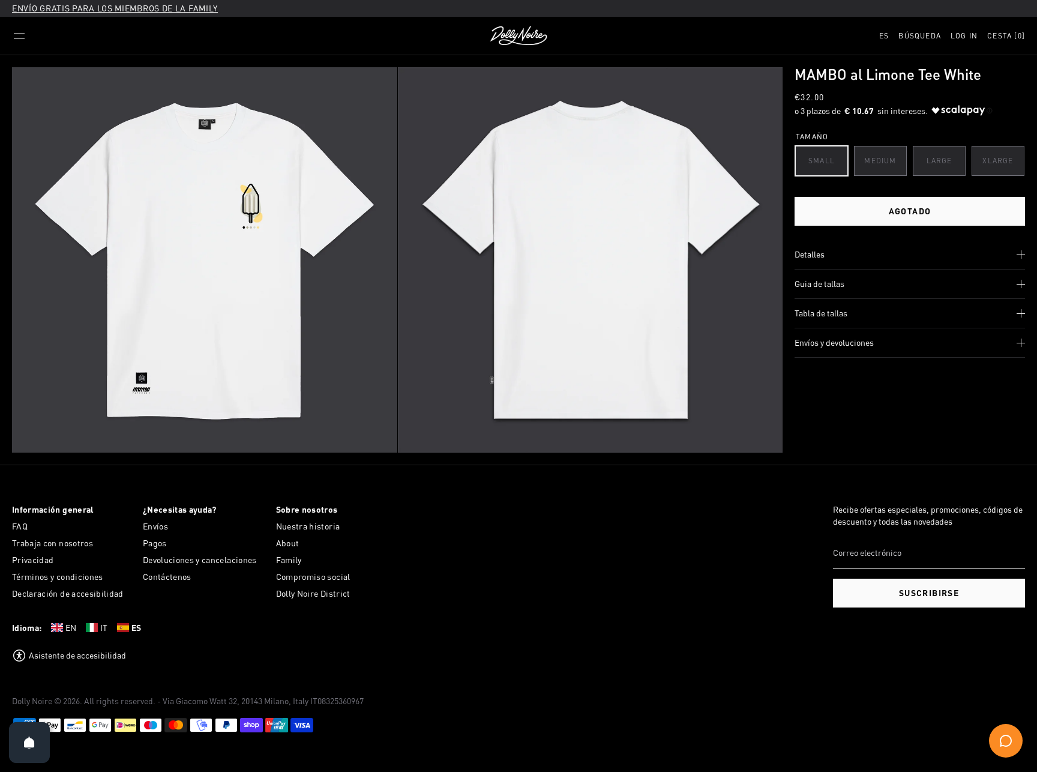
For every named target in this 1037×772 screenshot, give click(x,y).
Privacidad (33, 560)
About (287, 543)
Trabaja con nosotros (52, 543)
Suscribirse (929, 593)
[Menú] (19, 36)
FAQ (20, 526)
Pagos (155, 543)
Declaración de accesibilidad (68, 593)
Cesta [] (1006, 35)
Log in (964, 35)
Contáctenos (167, 576)
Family (289, 560)
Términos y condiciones (57, 576)
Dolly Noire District (313, 593)
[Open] (29, 742)
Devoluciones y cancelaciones (200, 560)
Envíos (155, 526)
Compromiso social (313, 576)
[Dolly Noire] (518, 36)
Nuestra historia (308, 526)
